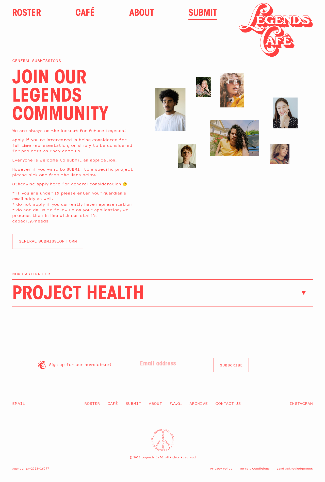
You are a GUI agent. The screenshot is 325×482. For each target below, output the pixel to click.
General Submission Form (48, 241)
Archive (198, 403)
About (141, 13)
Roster (26, 13)
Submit (202, 13)
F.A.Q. (176, 403)
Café (85, 13)
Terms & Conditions (254, 468)
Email (18, 403)
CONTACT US (228, 403)
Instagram (301, 403)
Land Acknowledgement (295, 468)
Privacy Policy (221, 468)
